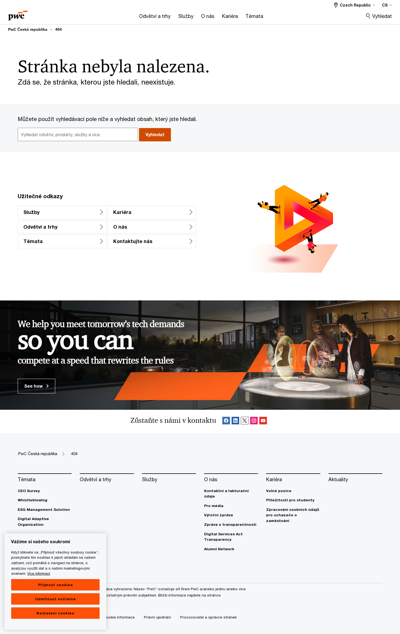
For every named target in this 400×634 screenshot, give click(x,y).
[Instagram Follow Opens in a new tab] (254, 421)
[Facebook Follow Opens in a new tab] (226, 421)
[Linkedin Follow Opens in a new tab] (235, 421)
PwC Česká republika (27, 29)
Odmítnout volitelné (55, 599)
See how (34, 386)
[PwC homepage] (18, 13)
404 (58, 29)
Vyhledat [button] (155, 134)
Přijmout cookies (55, 585)
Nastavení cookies (55, 613)
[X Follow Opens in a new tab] (244, 421)
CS (385, 5)
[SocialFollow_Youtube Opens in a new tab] (263, 421)
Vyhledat (382, 16)
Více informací (38, 573)
